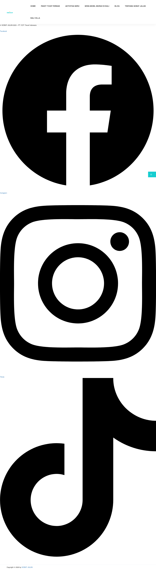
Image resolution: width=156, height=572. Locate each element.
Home (33, 6)
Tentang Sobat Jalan (135, 6)
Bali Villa (35, 18)
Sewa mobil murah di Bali (97, 6)
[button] (152, 174)
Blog (117, 6)
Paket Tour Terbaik (50, 6)
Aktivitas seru (72, 6)
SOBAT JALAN (27, 567)
